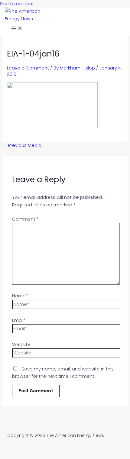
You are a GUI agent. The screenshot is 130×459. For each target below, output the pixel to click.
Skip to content (17, 3)
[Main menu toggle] (17, 29)
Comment (25, 219)
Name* (20, 296)
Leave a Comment (28, 68)
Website (21, 344)
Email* (19, 320)
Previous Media (21, 145)
